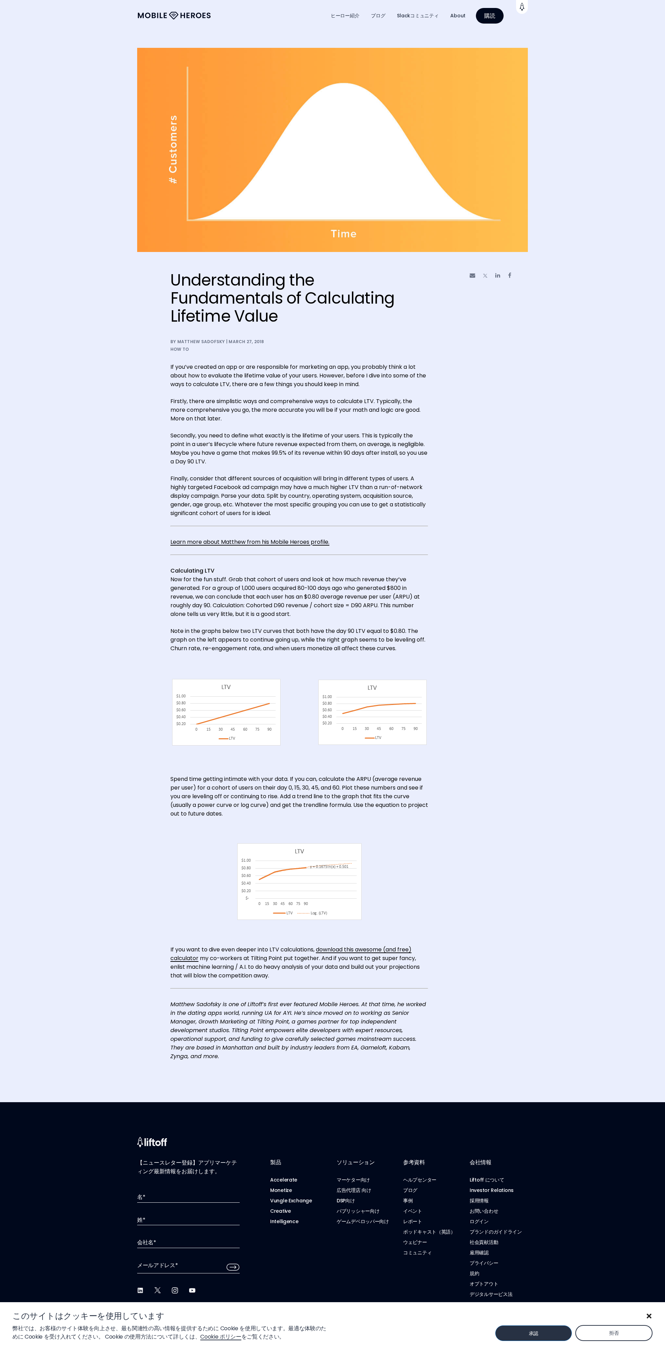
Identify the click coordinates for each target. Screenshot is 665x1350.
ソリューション (356, 1162)
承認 (533, 1333)
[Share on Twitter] (485, 276)
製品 (275, 1162)
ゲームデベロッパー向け (363, 1221)
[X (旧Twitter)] (157, 1290)
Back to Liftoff (522, 7)
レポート (412, 1221)
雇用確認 (479, 1252)
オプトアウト (484, 1283)
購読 (489, 16)
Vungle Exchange (291, 1200)
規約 (474, 1273)
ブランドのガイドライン (496, 1231)
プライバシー (484, 1263)
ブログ (378, 15)
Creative (280, 1211)
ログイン (479, 1221)
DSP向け (346, 1200)
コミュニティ (417, 1252)
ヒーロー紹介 (345, 15)
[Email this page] (472, 275)
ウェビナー (415, 1242)
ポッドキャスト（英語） (429, 1231)
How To (179, 349)
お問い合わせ (484, 1211)
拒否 (614, 1333)
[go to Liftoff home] (174, 16)
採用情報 (479, 1200)
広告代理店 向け (354, 1190)
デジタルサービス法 (491, 1294)
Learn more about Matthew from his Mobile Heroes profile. (249, 542)
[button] (649, 1316)
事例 (408, 1200)
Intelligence (284, 1221)
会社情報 (480, 1162)
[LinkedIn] (140, 1290)
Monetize (281, 1190)
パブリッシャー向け (358, 1211)
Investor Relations (492, 1190)
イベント (412, 1211)
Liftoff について (487, 1179)
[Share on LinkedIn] (497, 275)
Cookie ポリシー (220, 1337)
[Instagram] (175, 1290)
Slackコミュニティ (417, 15)
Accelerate (283, 1179)
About (458, 15)
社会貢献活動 (484, 1242)
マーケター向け (353, 1179)
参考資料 (414, 1162)
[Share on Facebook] (509, 275)
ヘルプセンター (419, 1179)
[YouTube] (192, 1290)
